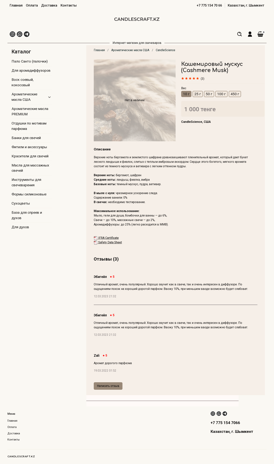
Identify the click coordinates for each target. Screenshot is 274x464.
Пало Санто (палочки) (30, 61)
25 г (197, 94)
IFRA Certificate (108, 238)
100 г (221, 94)
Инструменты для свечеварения (26, 182)
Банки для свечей (26, 138)
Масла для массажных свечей (30, 168)
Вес (183, 88)
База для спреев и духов (27, 215)
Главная (16, 5)
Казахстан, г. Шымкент (246, 5)
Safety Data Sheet (109, 242)
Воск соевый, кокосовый (23, 82)
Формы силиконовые (29, 194)
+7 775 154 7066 (225, 423)
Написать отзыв (108, 386)
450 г (235, 94)
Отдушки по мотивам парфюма (29, 126)
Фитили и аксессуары (29, 147)
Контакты (69, 5)
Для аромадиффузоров (31, 70)
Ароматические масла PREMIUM (30, 111)
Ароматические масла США (130, 50)
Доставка (49, 5)
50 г (209, 94)
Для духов (20, 227)
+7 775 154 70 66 (209, 5)
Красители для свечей (30, 156)
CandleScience (165, 50)
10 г (186, 94)
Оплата (32, 5)
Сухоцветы (21, 203)
